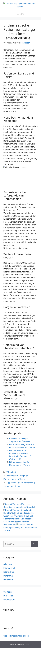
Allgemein (7, 564)
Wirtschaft (11, 472)
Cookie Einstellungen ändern (16, 636)
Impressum (8, 596)
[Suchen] (34, 544)
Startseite (7, 592)
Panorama (8, 576)
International (9, 568)
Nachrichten (8, 572)
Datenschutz (9, 600)
